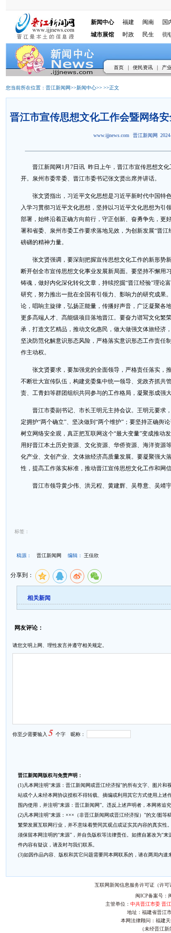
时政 (128, 34)
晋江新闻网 (58, 88)
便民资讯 (143, 67)
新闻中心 (86, 88)
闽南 (148, 22)
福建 (128, 22)
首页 (119, 67)
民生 (148, 34)
